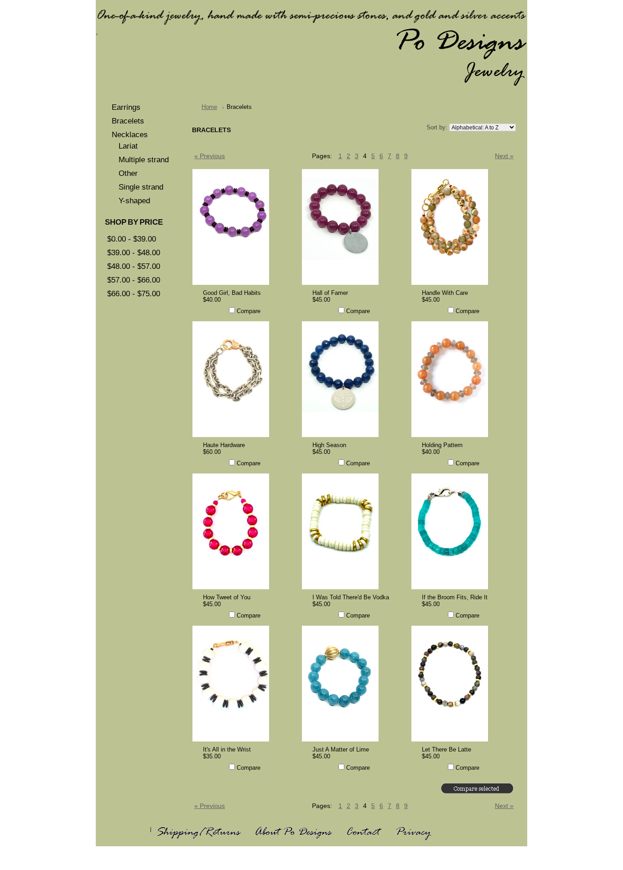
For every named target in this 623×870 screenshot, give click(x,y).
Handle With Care (445, 292)
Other (128, 173)
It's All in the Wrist (227, 749)
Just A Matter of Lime (340, 749)
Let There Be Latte (446, 749)
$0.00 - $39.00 (131, 239)
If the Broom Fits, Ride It (455, 597)
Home (209, 106)
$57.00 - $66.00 (133, 280)
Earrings (126, 107)
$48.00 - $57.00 (133, 266)
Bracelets (128, 121)
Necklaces (130, 134)
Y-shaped (134, 200)
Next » (504, 156)
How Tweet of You (226, 597)
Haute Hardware (224, 445)
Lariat (128, 146)
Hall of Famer (330, 292)
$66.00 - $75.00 (133, 293)
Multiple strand (144, 159)
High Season (329, 445)
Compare (248, 311)
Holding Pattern (442, 445)
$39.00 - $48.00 (133, 252)
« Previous (209, 156)
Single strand (141, 187)
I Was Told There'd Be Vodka (350, 597)
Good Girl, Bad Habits (232, 292)
